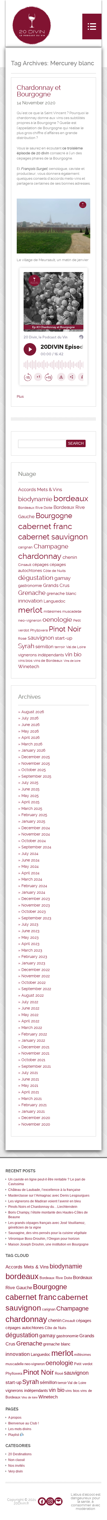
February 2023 (34, 956)
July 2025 (29, 782)
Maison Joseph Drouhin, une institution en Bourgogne (48, 1244)
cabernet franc (45, 526)
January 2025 (33, 821)
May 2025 (30, 795)
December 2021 (35, 1047)
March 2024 (31, 879)
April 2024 (30, 873)
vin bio (73, 654)
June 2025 (30, 789)
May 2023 (30, 937)
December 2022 (35, 969)
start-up (63, 638)
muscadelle (71, 611)
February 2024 (34, 886)
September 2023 (36, 918)
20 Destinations (20, 1454)
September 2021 (36, 1066)
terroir (60, 647)
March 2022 (31, 1027)
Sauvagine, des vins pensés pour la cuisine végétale (47, 1233)
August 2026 (32, 712)
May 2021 (29, 1085)
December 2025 (35, 757)
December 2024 (35, 828)
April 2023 (30, 943)
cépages (40, 564)
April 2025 (30, 802)
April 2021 (30, 1092)
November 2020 (35, 1124)
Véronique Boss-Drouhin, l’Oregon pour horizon (44, 1239)
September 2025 (36, 776)
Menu (92, 26)
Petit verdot (83, 1364)
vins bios (25, 661)
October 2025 (33, 770)
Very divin (15, 1471)
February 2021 (34, 1105)
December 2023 (35, 898)
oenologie (57, 619)
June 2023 (30, 931)
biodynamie (35, 499)
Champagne (51, 546)
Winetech (28, 666)
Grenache (32, 592)
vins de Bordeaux (48, 661)
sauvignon (41, 637)
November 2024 (35, 834)
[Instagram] (50, 1501)
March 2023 (31, 950)
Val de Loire (76, 647)
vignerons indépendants (41, 655)
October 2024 (33, 841)
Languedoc (54, 601)
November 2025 (35, 763)
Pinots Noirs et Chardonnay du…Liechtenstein (42, 1207)
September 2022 (36, 989)
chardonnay (39, 556)
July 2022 (29, 1002)
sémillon (44, 646)
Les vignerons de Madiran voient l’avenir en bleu (44, 1201)
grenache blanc (61, 593)
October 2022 (33, 982)
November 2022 (35, 976)
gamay (62, 578)
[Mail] (58, 1501)
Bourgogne (54, 516)
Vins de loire (72, 661)
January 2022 (33, 1040)
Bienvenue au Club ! (23, 1423)
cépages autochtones (24, 1327)
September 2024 (36, 847)
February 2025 (34, 815)
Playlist (14, 1435)
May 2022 (29, 1015)
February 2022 (34, 1034)
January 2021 (33, 1111)
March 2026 (31, 744)
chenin (70, 557)
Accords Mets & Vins (40, 489)
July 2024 (29, 853)
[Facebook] (42, 1501)
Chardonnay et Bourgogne (39, 91)
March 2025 (31, 808)
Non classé (16, 1460)
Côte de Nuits (54, 571)
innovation (30, 601)
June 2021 (30, 1079)
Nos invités (16, 1466)
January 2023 (33, 963)
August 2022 (32, 995)
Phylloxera (39, 630)
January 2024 (33, 892)
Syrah (26, 646)
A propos (14, 1417)
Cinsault (24, 565)
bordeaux (71, 498)
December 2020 (35, 1117)
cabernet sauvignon (53, 536)
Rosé (22, 638)
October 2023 (33, 911)
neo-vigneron (29, 620)
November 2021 (35, 1053)
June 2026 (30, 724)
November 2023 (35, 905)
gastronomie (30, 585)
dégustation (35, 578)
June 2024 (30, 860)
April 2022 (30, 1021)
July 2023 (29, 924)
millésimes (52, 611)
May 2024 (30, 866)
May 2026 (30, 731)
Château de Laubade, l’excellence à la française (44, 1190)
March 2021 (31, 1098)
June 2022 (30, 1008)
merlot (30, 610)
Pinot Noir (65, 629)
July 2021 (29, 1072)
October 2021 (33, 1060)
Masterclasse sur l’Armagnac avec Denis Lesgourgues (48, 1195)
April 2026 (30, 737)
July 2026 (29, 718)
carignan (25, 547)
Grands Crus (56, 585)
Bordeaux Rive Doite (35, 508)
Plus (20, 396)
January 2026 (33, 750)
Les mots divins (19, 1429)
